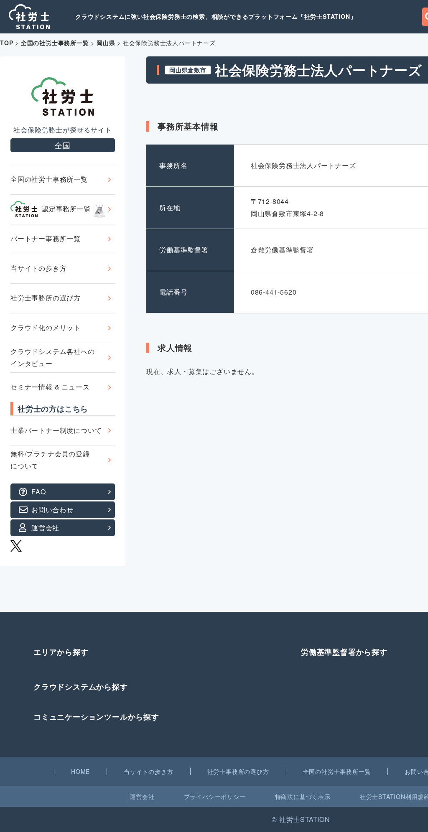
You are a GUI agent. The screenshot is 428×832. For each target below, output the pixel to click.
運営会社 (45, 527)
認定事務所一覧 (66, 209)
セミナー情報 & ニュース (49, 387)
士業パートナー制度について (56, 430)
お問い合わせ (52, 509)
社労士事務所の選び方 (45, 298)
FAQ (38, 491)
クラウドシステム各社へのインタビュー (52, 357)
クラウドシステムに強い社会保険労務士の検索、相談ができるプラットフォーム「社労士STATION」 (215, 16)
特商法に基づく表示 (303, 796)
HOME (80, 771)
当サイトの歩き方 (38, 268)
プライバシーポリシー (215, 796)
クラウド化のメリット (45, 327)
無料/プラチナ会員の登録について (50, 460)
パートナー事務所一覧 (45, 238)
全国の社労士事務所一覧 (49, 179)
